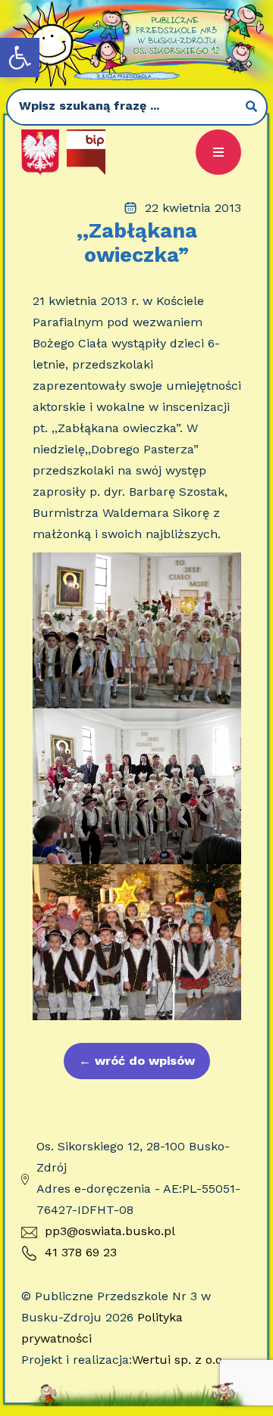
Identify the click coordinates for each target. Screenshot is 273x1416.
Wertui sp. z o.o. (178, 1359)
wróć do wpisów (137, 1060)
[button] (19, 57)
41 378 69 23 (81, 1252)
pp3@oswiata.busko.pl (110, 1231)
